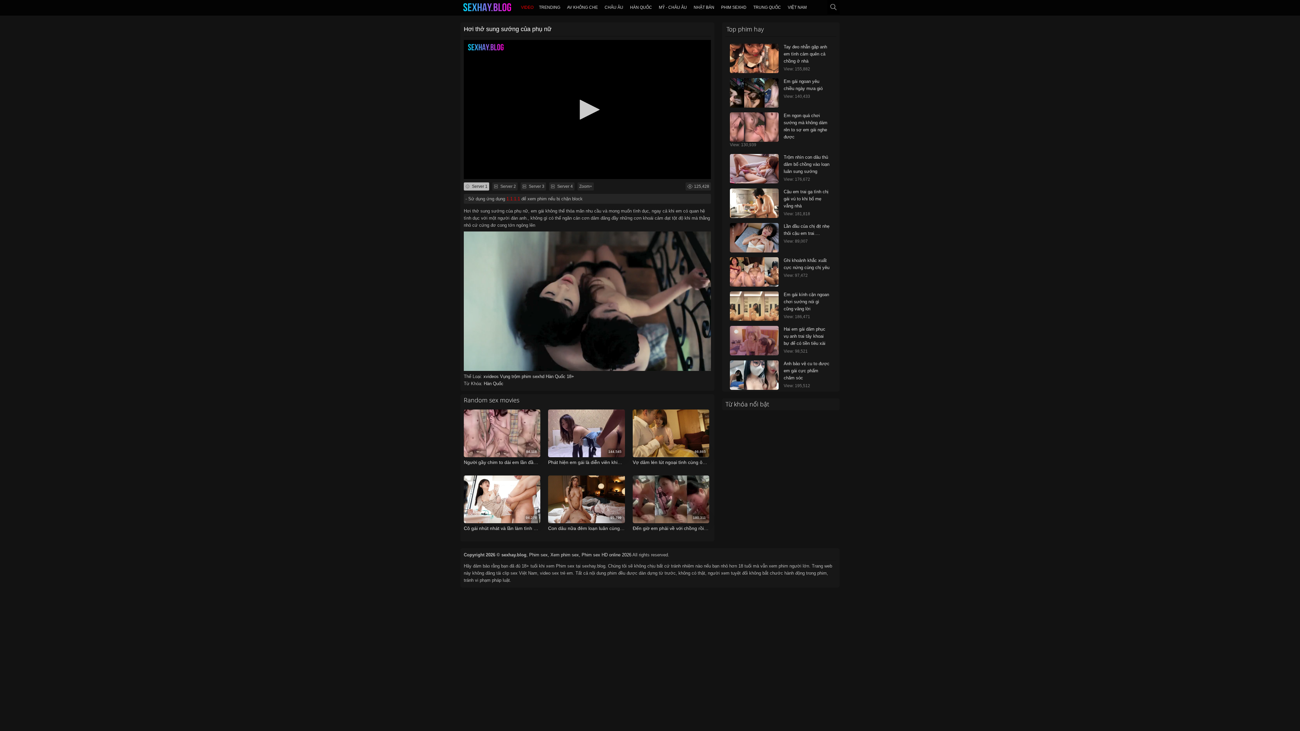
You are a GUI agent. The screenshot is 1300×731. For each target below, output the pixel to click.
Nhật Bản (704, 7)
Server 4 (564, 186)
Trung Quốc (767, 7)
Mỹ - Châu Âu (673, 7)
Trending (549, 7)
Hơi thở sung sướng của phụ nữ (507, 29)
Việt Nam (797, 7)
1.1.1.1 (513, 198)
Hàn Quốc (641, 7)
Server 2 (507, 186)
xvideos (491, 376)
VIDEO (527, 7)
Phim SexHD (733, 7)
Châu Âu (614, 7)
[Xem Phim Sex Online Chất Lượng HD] (487, 9)
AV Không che (582, 7)
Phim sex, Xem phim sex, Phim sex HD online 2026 (580, 554)
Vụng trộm (511, 376)
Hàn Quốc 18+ (560, 376)
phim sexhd (534, 376)
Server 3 (536, 186)
